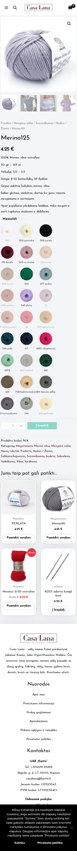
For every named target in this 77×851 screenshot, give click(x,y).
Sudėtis (50, 456)
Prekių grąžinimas (39, 712)
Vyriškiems (30, 461)
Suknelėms (63, 456)
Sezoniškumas (44, 123)
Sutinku (19, 842)
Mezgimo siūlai (23, 123)
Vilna (19, 461)
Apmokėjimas (38, 721)
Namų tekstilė (10, 451)
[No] (72, 828)
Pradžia (6, 123)
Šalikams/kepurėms (13, 456)
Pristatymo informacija (38, 703)
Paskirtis (26, 451)
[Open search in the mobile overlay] (15, 8)
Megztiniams (24, 446)
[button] (69, 24)
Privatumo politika (38, 739)
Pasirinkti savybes (19, 537)
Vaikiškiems (8, 461)
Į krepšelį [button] (58, 609)
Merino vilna (42, 446)
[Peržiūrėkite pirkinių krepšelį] (70, 8)
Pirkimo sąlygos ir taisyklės (38, 730)
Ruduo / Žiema (42, 451)
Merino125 (10, 219)
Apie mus (38, 694)
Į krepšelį (42, 425)
